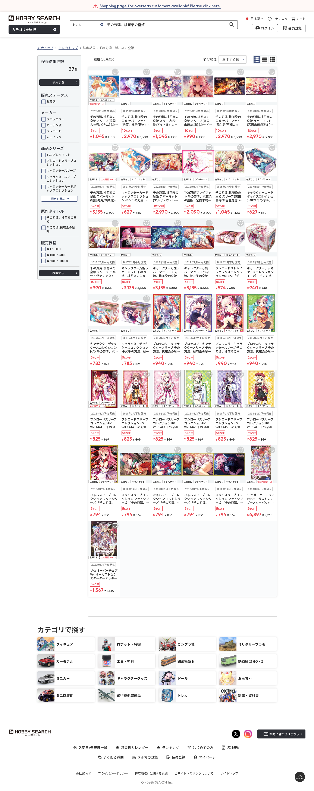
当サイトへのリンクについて (194, 773)
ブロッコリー (56, 119)
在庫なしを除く (104, 59)
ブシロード (54, 131)
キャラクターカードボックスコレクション (61, 188)
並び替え (210, 59)
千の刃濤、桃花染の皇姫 (61, 219)
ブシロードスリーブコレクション (61, 162)
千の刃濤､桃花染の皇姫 (61, 229)
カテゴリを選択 (24, 29)
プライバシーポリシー (113, 773)
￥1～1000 (54, 249)
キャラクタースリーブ (61, 170)
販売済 (51, 101)
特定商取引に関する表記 (151, 773)
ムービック (54, 137)
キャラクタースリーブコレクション (61, 178)
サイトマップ (229, 773)
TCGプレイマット (58, 155)
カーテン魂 (54, 125)
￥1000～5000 (56, 255)
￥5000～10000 (57, 261)
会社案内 (82, 773)
